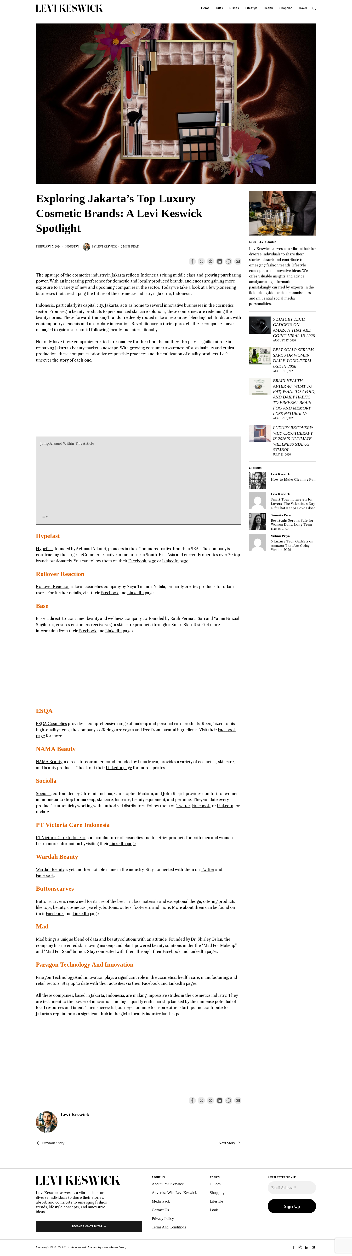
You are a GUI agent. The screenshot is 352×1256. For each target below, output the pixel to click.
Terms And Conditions (169, 1227)
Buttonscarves (55, 888)
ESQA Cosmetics (51, 723)
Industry (72, 246)
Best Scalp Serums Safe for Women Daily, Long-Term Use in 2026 (293, 358)
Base (42, 605)
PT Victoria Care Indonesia (73, 824)
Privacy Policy (163, 1218)
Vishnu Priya (280, 536)
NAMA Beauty (56, 748)
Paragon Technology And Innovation (84, 964)
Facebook (110, 592)
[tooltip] (192, 261)
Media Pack (161, 1201)
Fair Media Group (114, 1247)
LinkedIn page (175, 561)
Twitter (183, 805)
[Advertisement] (138, 402)
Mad (42, 926)
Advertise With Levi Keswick (174, 1193)
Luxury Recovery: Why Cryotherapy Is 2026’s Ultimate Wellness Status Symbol (293, 438)
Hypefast (48, 535)
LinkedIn (135, 592)
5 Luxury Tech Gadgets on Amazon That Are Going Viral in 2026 (294, 327)
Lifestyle (216, 1201)
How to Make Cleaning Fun (293, 480)
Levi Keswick (107, 246)
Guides (215, 1184)
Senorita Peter (281, 515)
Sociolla (46, 780)
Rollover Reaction (60, 573)
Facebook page (142, 561)
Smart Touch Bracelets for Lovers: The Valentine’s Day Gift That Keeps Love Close (293, 503)
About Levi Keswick (168, 1184)
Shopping (217, 1193)
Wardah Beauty (57, 856)
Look (214, 1210)
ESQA (44, 710)
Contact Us (160, 1210)
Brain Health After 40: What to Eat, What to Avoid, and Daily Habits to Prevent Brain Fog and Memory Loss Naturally (294, 397)
